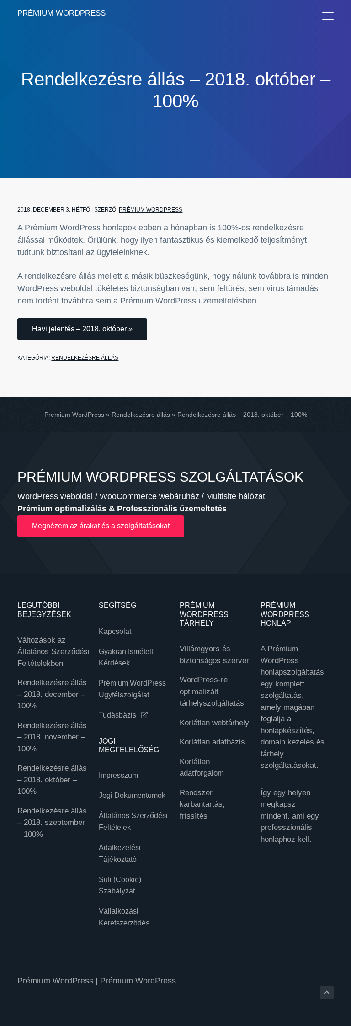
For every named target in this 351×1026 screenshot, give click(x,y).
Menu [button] (318, 16)
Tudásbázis (118, 715)
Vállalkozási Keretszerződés (124, 917)
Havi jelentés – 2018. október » (82, 329)
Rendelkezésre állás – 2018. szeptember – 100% (52, 823)
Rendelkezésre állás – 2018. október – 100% (52, 780)
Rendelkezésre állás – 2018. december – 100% (52, 694)
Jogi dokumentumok (132, 795)
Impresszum (118, 775)
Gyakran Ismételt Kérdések (126, 657)
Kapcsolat (115, 631)
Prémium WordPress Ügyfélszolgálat (132, 689)
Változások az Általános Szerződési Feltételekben (53, 652)
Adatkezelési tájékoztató (120, 853)
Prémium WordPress (61, 13)
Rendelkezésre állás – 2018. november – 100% (52, 737)
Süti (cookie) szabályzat (120, 885)
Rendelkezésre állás (84, 358)
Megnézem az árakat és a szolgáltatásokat (101, 526)
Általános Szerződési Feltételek (133, 821)
